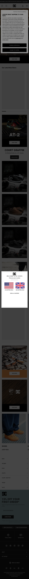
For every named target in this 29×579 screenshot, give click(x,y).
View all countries (14, 293)
